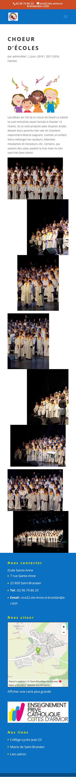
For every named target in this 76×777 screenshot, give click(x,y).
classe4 (12, 61)
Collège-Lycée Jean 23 (26, 739)
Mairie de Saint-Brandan (27, 747)
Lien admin (18, 754)
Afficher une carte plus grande (29, 691)
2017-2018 (52, 56)
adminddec (20, 56)
